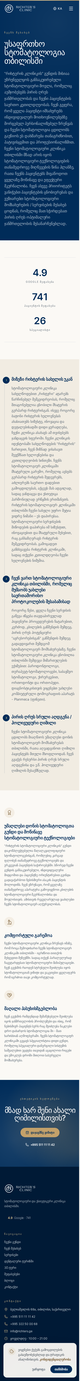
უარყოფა (38, 1369)
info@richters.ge (21, 1331)
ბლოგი (9, 1280)
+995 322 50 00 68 (24, 1324)
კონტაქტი (10, 1287)
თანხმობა (61, 1369)
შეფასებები (12, 1274)
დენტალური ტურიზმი (18, 1261)
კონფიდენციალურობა (55, 1359)
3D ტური (10, 1267)
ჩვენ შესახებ (12, 1248)
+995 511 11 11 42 (43, 1144)
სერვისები (11, 1255)
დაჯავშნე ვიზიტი (42, 1132)
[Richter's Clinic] (20, 8)
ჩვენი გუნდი (12, 1242)
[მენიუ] (71, 8)
